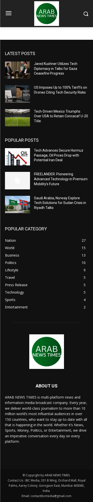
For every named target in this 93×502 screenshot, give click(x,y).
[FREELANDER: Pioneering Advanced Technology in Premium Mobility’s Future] (17, 180)
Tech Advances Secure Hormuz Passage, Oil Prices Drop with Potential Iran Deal (58, 155)
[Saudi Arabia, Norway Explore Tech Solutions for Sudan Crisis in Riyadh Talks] (17, 204)
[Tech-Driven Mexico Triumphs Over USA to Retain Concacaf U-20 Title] (17, 117)
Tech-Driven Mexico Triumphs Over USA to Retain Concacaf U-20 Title (61, 116)
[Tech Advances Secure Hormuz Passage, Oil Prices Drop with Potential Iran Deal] (17, 156)
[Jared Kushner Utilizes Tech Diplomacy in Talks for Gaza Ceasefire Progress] (17, 70)
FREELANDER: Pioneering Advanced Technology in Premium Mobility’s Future (61, 179)
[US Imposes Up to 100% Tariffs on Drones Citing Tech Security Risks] (17, 93)
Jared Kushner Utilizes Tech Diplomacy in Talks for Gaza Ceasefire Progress (55, 68)
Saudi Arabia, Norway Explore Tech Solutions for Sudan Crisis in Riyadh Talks (60, 203)
